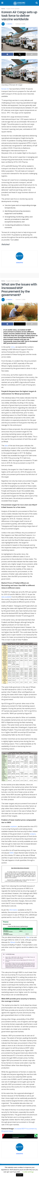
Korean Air (5, 89)
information (13, 910)
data (6, 446)
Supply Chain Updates (12, 8)
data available (6, 597)
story (13, 347)
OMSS (11, 853)
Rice (27, 937)
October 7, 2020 (20, 24)
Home (3, 8)
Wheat (12, 942)
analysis (33, 834)
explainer (13, 826)
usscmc (9, 24)
